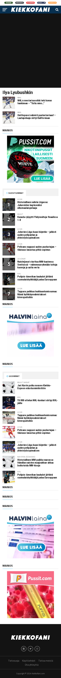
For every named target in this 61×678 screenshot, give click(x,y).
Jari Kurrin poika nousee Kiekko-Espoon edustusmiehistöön (34, 387)
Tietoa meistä (45, 660)
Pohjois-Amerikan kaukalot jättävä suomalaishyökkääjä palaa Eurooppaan (37, 278)
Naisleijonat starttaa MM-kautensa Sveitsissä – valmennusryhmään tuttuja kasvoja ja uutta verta (37, 264)
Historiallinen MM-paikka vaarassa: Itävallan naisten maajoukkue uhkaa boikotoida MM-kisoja (35, 462)
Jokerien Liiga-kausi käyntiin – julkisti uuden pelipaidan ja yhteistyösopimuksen (36, 234)
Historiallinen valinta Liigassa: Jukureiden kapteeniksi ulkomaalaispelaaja (32, 205)
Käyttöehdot (28, 660)
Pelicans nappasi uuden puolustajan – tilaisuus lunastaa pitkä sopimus (36, 248)
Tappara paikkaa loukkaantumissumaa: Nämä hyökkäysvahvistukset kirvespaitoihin (37, 294)
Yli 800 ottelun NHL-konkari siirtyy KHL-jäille (37, 402)
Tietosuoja (13, 660)
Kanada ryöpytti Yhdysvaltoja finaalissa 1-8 (37, 218)
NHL (19, 97)
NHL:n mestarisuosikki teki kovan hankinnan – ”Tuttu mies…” (35, 102)
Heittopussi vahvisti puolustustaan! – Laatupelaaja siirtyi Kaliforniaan (37, 117)
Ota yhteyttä (31, 665)
